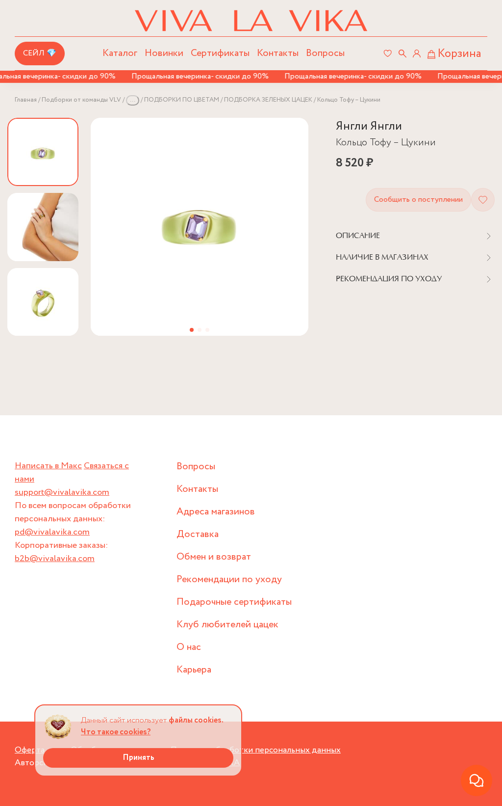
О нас (188, 647)
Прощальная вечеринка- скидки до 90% (194, 76)
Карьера (193, 670)
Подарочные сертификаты (234, 602)
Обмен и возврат (213, 557)
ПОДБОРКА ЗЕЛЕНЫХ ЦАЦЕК (268, 100)
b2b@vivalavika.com (55, 558)
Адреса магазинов (215, 512)
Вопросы (325, 53)
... (132, 100)
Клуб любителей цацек (227, 625)
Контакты (278, 53)
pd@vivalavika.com (52, 532)
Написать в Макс (48, 465)
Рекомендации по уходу (229, 579)
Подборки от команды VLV (81, 100)
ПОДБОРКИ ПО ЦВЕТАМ (181, 100)
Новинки (164, 53)
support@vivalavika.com (62, 492)
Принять (138, 757)
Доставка (197, 534)
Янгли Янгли (369, 126)
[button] (192, 330)
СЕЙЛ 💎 (39, 53)
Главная (26, 100)
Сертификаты (220, 53)
